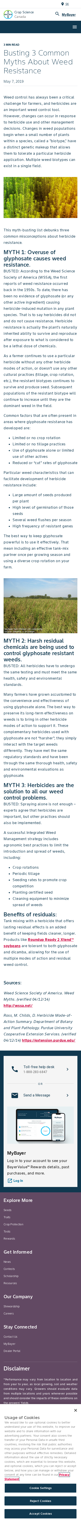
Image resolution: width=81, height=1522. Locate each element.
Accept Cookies (40, 1514)
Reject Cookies (40, 1501)
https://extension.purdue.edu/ (49, 1040)
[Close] (76, 1410)
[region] (40, 1463)
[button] (40, 1069)
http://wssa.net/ (18, 1005)
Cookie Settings (40, 1488)
